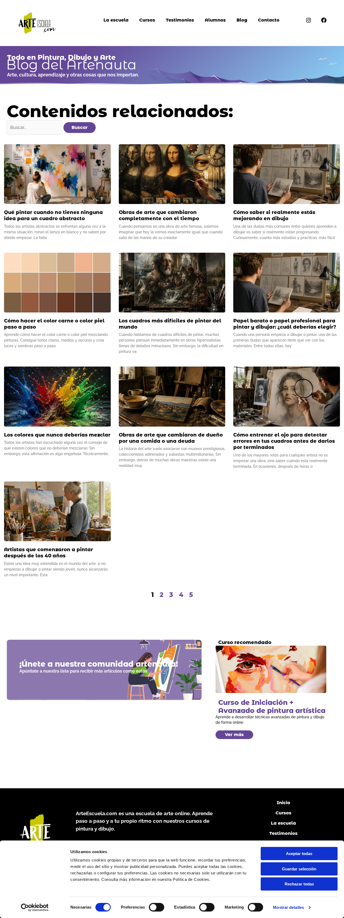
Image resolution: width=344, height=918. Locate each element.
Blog (241, 20)
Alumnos (215, 20)
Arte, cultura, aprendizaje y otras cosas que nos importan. (73, 75)
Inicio (283, 802)
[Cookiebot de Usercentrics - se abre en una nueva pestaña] (34, 907)
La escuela (115, 20)
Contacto (269, 20)
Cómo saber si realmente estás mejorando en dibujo (274, 215)
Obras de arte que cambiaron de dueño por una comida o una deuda (171, 438)
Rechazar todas (299, 884)
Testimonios (180, 20)
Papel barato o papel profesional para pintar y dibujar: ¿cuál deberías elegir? (284, 324)
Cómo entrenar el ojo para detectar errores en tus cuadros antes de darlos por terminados (284, 441)
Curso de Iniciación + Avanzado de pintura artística (271, 706)
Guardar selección (299, 869)
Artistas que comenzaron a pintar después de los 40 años (48, 553)
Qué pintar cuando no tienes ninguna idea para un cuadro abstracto (53, 215)
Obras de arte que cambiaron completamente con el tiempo (159, 215)
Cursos (147, 20)
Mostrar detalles (288, 907)
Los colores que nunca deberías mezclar (57, 435)
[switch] (156, 907)
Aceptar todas (299, 853)
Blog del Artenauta (71, 65)
